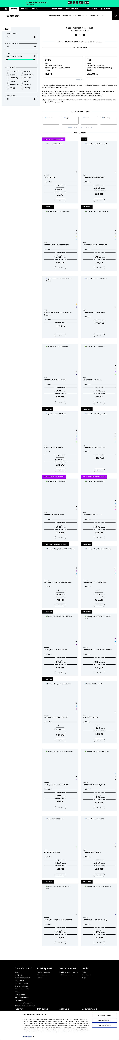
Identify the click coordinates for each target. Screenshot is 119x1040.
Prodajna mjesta (72, 9)
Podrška (100, 15)
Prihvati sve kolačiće (104, 1015)
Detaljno (47, 70)
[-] (76, 35)
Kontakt (17, 992)
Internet (72, 15)
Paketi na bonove (42, 975)
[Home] (13, 15)
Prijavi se (106, 9)
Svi (8, 37)
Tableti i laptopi (86, 975)
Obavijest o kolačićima (59, 1032)
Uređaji (65, 15)
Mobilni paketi (54, 15)
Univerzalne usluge (20, 994)
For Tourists (57, 9)
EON (79, 15)
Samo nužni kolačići (104, 1025)
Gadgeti (84, 978)
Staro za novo (92, 9)
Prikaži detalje (27, 1036)
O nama (34, 9)
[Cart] (115, 15)
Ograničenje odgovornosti (22, 978)
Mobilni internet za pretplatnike (69, 972)
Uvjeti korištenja (19, 980)
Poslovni (24, 9)
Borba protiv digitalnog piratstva (24, 1003)
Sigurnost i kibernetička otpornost (25, 1006)
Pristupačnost (19, 1000)
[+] (84, 35)
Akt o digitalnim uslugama (22, 997)
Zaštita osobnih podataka (22, 989)
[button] (78, 79)
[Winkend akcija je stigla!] (59, 3)
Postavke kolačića (103, 1020)
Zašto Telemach (88, 15)
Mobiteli (84, 972)
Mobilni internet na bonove (67, 975)
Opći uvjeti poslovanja (21, 983)
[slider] (7, 59)
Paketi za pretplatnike (43, 972)
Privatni (14, 9)
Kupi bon (39, 978)
